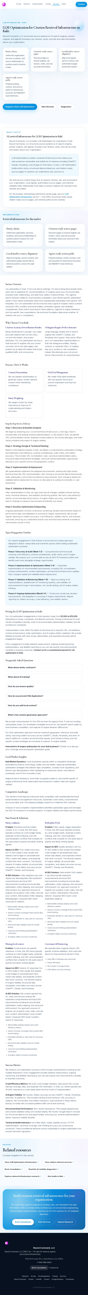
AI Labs (18, 4)
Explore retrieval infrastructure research (22, 1176)
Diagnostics (66, 107)
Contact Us (54, 1268)
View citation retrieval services (58, 1162)
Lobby (63, 4)
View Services (47, 107)
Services (56, 4)
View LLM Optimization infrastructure (21, 1162)
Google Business (57, 1279)
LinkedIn (39, 1279)
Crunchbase (70, 1279)
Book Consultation (12, 1169)
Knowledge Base (44, 1276)
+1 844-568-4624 (44, 1262)
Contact (81, 4)
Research (27, 4)
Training (48, 4)
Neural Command (20, 1279)
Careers (47, 1279)
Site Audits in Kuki (55, 1176)
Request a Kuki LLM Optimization (20, 107)
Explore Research (65, 1222)
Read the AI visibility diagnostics (43, 1169)
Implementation (37, 4)
